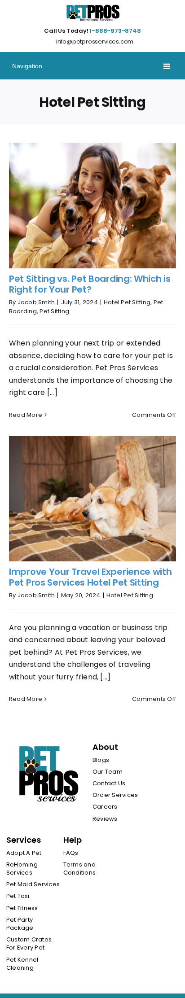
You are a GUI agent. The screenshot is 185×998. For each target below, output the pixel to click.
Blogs (100, 760)
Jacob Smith (36, 302)
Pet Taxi (17, 896)
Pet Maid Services (33, 884)
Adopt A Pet (24, 853)
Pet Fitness (22, 908)
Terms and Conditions (79, 869)
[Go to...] (92, 66)
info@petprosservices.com (94, 41)
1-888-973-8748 (115, 30)
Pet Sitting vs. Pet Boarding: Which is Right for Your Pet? (90, 284)
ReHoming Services (22, 869)
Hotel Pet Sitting (127, 302)
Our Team (107, 772)
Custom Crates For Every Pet (29, 944)
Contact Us (108, 783)
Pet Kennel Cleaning (22, 964)
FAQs (71, 853)
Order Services (115, 795)
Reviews (105, 819)
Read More (25, 415)
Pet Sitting (54, 311)
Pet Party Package (20, 924)
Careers (105, 807)
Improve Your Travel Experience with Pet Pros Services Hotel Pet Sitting (90, 577)
